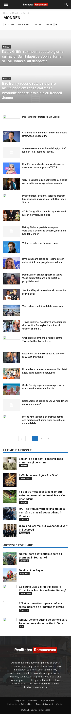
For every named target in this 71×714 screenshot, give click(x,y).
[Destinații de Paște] (10, 575)
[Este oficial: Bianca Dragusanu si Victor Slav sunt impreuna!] (11, 357)
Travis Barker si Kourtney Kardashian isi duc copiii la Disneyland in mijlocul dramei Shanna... (44, 325)
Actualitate (9, 24)
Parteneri (32, 700)
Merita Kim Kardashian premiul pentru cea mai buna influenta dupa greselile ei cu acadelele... (43, 420)
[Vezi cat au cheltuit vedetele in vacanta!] (11, 310)
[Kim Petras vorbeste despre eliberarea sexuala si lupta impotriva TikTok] (11, 168)
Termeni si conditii (44, 704)
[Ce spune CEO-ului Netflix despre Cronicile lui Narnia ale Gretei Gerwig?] (10, 591)
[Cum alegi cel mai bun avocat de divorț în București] (10, 530)
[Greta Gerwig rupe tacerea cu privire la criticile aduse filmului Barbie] (11, 389)
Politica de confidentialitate (20, 704)
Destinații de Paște (31, 570)
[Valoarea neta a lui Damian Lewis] (11, 247)
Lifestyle (48, 24)
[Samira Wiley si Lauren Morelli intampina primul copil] (11, 294)
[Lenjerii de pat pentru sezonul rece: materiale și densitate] (10, 463)
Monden (16, 13)
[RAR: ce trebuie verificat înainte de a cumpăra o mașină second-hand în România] (10, 513)
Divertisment (23, 24)
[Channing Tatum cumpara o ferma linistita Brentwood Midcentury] (11, 136)
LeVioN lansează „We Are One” (38, 475)
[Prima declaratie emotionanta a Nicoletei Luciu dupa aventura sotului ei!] (11, 373)
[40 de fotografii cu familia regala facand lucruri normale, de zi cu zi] (11, 215)
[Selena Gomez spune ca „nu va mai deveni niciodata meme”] (11, 405)
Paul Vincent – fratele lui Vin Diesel (41, 116)
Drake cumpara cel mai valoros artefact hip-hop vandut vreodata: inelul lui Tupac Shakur (44, 199)
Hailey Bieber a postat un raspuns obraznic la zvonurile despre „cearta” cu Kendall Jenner (44, 230)
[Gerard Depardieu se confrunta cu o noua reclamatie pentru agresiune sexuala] (11, 184)
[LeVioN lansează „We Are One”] (10, 480)
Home (6, 13)
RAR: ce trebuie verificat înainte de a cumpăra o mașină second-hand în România (42, 512)
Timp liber (24, 573)
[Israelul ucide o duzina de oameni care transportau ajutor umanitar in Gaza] (10, 624)
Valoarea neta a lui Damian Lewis (40, 243)
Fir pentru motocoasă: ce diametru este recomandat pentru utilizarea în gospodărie (42, 495)
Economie (37, 24)
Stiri (21, 626)
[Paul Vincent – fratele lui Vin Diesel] (11, 121)
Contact (60, 704)
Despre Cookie (47, 700)
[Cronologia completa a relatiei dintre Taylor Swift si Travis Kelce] (11, 342)
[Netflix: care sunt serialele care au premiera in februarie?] (10, 558)
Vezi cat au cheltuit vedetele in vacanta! (43, 306)
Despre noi (20, 700)
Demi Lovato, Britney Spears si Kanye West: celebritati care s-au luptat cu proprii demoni (42, 278)
